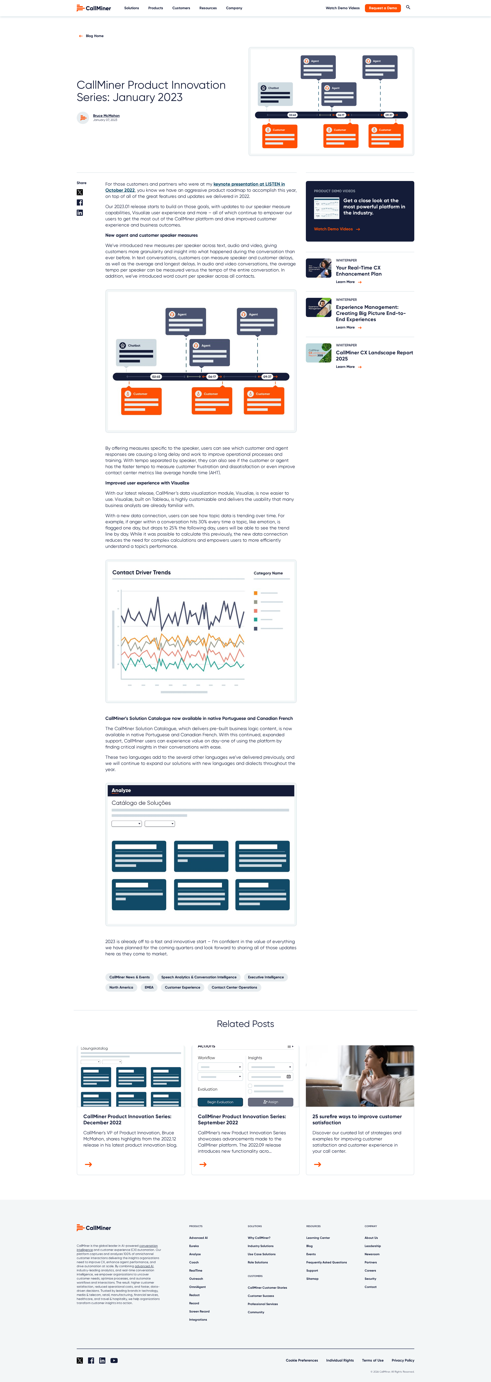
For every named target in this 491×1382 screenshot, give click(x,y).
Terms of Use (373, 1360)
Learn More (346, 282)
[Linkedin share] (88, 215)
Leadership (373, 1246)
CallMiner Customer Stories (267, 1287)
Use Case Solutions (262, 1254)
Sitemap (312, 1279)
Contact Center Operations (234, 987)
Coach (194, 1262)
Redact (194, 1295)
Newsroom (372, 1254)
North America (121, 987)
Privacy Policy (403, 1360)
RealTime (195, 1270)
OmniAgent (197, 1287)
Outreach (196, 1279)
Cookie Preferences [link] (302, 1360)
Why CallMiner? (259, 1238)
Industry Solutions (261, 1246)
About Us (371, 1238)
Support (312, 1270)
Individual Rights (340, 1360)
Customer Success (261, 1296)
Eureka (194, 1246)
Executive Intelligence (266, 977)
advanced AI (144, 1266)
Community (256, 1312)
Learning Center (318, 1238)
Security (370, 1279)
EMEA (149, 987)
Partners (371, 1262)
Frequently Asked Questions (326, 1262)
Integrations (198, 1319)
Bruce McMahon (106, 116)
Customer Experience (182, 987)
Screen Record (199, 1311)
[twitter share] (88, 194)
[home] (94, 7)
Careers (370, 1270)
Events (311, 1254)
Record (194, 1303)
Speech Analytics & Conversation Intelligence (199, 977)
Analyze (195, 1254)
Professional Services (263, 1304)
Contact (371, 1287)
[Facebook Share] (88, 204)
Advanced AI (198, 1238)
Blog (309, 1246)
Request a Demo (383, 8)
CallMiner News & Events (129, 977)
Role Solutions (258, 1262)
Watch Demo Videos (343, 8)
